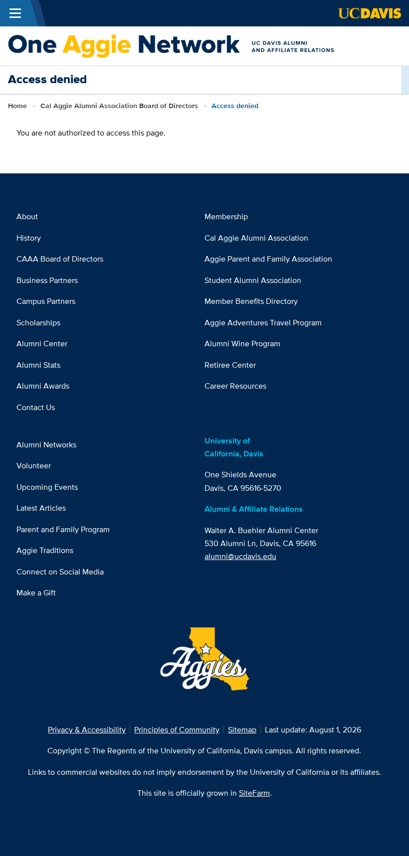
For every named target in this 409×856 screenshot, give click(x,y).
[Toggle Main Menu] (15, 13)
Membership (226, 216)
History (28, 238)
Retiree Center (230, 365)
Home (17, 106)
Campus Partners (45, 301)
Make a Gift (36, 592)
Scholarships (38, 322)
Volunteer (33, 465)
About (27, 216)
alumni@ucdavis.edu (240, 556)
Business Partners (47, 280)
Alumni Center (41, 343)
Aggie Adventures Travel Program (263, 322)
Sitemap (242, 729)
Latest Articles (41, 508)
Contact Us (35, 407)
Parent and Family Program (63, 529)
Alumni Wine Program (242, 343)
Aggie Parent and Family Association (268, 259)
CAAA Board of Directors (59, 259)
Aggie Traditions (44, 550)
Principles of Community (176, 729)
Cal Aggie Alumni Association (256, 238)
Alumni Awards (42, 386)
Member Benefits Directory (251, 301)
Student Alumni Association (252, 280)
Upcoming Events (47, 487)
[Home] (200, 45)
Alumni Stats (38, 365)
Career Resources (235, 386)
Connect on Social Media (60, 571)
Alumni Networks (46, 444)
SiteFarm (254, 793)
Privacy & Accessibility (87, 729)
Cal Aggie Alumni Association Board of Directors (119, 106)
